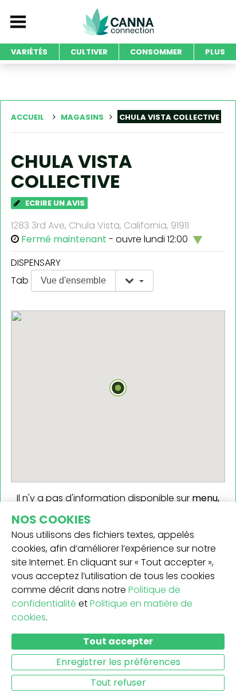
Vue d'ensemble (73, 280)
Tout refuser (118, 682)
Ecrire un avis (54, 203)
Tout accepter (118, 641)
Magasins (82, 117)
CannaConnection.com (118, 22)
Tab (20, 280)
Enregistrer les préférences (118, 661)
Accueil (27, 117)
